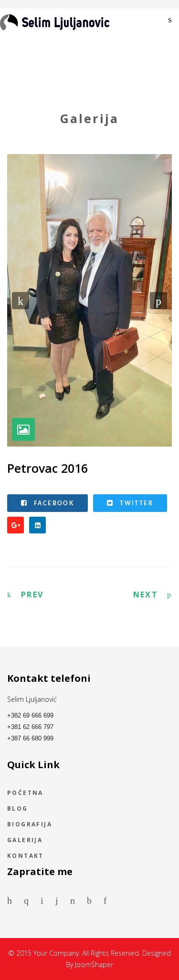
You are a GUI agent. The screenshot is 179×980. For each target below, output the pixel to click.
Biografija (29, 825)
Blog (17, 809)
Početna (25, 793)
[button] (20, 300)
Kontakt (25, 856)
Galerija (24, 840)
